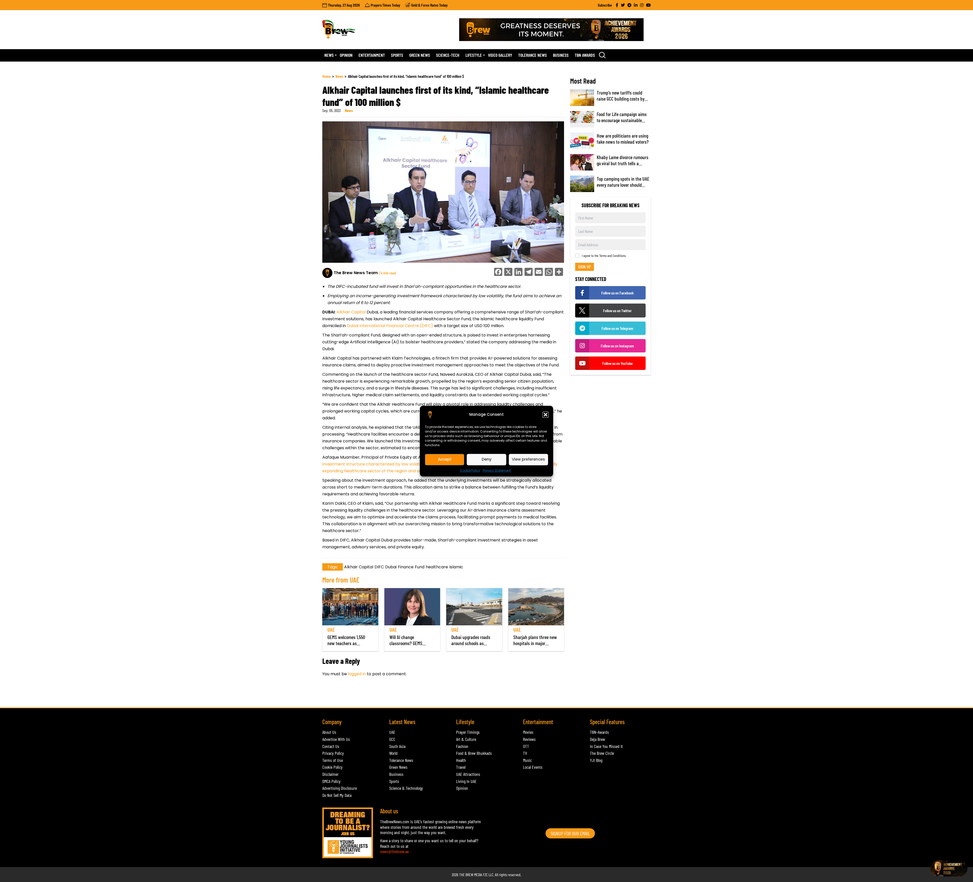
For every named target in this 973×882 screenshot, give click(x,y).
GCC (392, 739)
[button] (545, 414)
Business (561, 55)
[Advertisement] (414, 694)
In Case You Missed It (606, 746)
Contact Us (330, 746)
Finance (406, 567)
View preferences (528, 459)
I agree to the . (604, 256)
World (393, 753)
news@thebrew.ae (394, 851)
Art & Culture (466, 739)
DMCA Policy (331, 781)
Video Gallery (500, 55)
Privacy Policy (333, 753)
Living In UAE (466, 781)
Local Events (532, 767)
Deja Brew (597, 739)
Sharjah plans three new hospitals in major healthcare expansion (535, 643)
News (329, 55)
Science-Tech (447, 55)
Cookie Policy (470, 470)
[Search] (602, 55)
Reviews (529, 739)
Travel (460, 767)
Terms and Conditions (612, 255)
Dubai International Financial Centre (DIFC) (390, 326)
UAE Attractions (468, 774)
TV (525, 753)
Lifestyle (473, 55)
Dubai (391, 567)
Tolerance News (532, 55)
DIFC (379, 567)
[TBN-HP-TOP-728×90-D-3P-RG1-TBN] (555, 29)
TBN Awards (585, 55)
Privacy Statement (497, 470)
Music (527, 760)
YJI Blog (596, 760)
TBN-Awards (599, 732)
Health (461, 760)
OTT (526, 746)
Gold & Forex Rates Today (429, 5)
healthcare (437, 567)
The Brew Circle (602, 753)
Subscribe (605, 5)
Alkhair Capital (351, 312)
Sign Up (584, 266)
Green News (419, 55)
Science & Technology (406, 788)
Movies (528, 732)
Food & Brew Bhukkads (474, 753)
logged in (357, 674)
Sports (397, 55)
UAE (331, 629)
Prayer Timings (468, 732)
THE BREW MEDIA (470, 874)
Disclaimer (330, 774)
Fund (419, 567)
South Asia (397, 746)
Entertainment (372, 55)
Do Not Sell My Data (336, 795)
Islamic (456, 567)
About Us (329, 732)
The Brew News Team (356, 272)
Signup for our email (570, 833)
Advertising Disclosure (339, 788)
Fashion (462, 746)
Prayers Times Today (385, 5)
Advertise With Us (336, 739)
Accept (445, 459)
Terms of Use (332, 760)
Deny (487, 459)
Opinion (346, 55)
